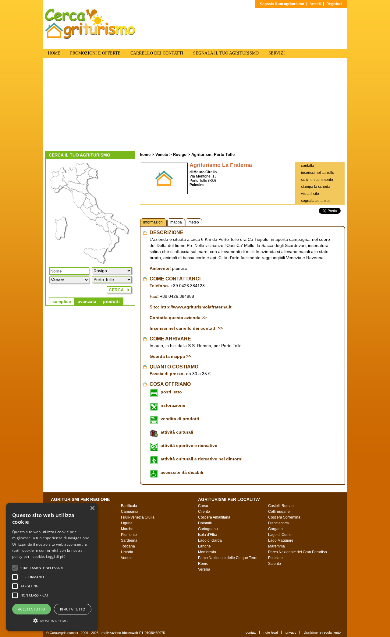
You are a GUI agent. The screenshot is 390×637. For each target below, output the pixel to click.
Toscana (128, 546)
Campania (129, 511)
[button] (41, 568)
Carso (203, 506)
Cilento (204, 511)
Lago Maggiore (280, 540)
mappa (176, 222)
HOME (54, 53)
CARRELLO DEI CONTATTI (156, 53)
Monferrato (207, 552)
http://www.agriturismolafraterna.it (196, 306)
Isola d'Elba (207, 535)
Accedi (315, 4)
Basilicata (129, 506)
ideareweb (130, 633)
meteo (194, 222)
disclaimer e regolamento (322, 632)
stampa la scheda (315, 187)
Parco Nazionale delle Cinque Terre (227, 558)
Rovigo (179, 154)
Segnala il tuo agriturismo (282, 4)
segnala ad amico (316, 201)
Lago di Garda (210, 540)
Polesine (275, 558)
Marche (127, 529)
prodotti (111, 301)
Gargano (275, 529)
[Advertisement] (195, 105)
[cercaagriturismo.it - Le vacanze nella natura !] (90, 38)
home (145, 154)
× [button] (92, 508)
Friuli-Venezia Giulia (137, 517)
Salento (274, 563)
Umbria (127, 552)
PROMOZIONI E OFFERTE (95, 53)
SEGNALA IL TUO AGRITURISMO (226, 53)
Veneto (161, 154)
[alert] (52, 567)
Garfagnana (208, 529)
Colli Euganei (279, 511)
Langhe (204, 546)
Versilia (204, 569)
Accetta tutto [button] (31, 609)
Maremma (276, 546)
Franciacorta (278, 523)
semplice (61, 301)
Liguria (127, 523)
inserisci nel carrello (317, 173)
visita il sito (310, 194)
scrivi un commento (317, 180)
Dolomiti (205, 523)
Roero (203, 563)
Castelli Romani (281, 506)
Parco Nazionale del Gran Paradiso (297, 552)
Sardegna (129, 540)
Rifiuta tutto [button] (72, 609)
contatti (251, 632)
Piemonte (129, 535)
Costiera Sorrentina (284, 517)
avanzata (87, 301)
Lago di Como (280, 535)
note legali (271, 632)
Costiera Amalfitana (214, 517)
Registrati (334, 4)
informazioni (153, 222)
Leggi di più (56, 556)
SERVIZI (276, 53)
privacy (290, 632)
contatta (307, 166)
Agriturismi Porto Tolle (213, 154)
